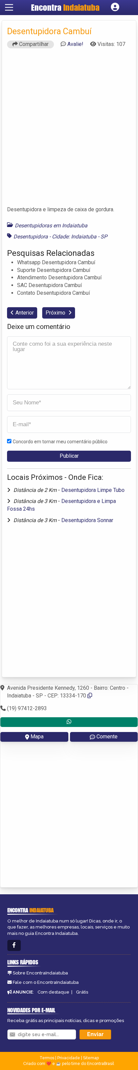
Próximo (56, 312)
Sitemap (91, 1058)
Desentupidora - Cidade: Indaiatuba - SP (60, 236)
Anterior (24, 312)
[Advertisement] (69, 130)
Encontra (65, 7)
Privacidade (68, 1058)
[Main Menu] (9, 7)
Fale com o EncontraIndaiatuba (46, 982)
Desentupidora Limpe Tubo (93, 490)
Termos (47, 1058)
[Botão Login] (115, 7)
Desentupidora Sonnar (87, 520)
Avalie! (75, 44)
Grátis (82, 992)
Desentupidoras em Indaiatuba (51, 225)
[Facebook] (14, 945)
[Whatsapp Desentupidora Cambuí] (69, 722)
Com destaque (53, 992)
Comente (107, 736)
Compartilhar (33, 44)
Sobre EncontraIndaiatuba (40, 972)
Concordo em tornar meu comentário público (60, 441)
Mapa (37, 736)
